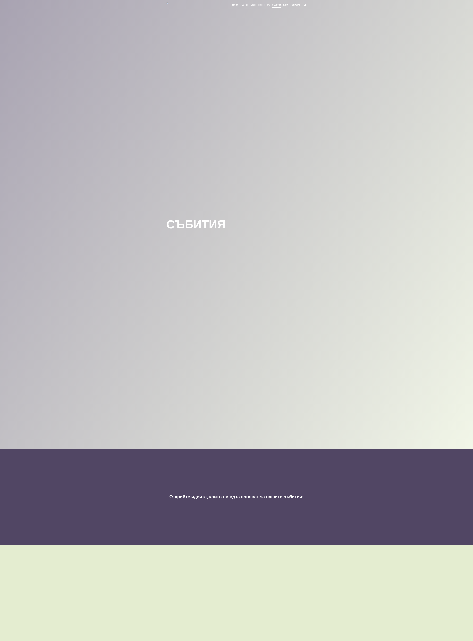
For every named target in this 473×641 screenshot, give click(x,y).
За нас (245, 5)
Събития (276, 5)
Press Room (264, 5)
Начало (236, 5)
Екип (253, 5)
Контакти (296, 5)
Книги (286, 5)
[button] (305, 5)
